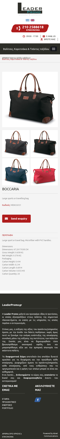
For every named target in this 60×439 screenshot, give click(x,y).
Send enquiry (19, 218)
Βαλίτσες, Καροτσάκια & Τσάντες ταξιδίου (19, 59)
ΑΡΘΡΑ (5, 433)
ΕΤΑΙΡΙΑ (5, 399)
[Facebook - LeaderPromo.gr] (37, 400)
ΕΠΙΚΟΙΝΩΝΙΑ (7, 436)
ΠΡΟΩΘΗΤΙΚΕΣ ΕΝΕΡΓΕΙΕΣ (9, 403)
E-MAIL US (51, 36)
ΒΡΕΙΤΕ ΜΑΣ (49, 39)
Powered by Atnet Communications (50, 434)
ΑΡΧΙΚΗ (5, 58)
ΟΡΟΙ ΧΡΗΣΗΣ (15, 433)
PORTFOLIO (7, 408)
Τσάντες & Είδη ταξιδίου (19, 58)
